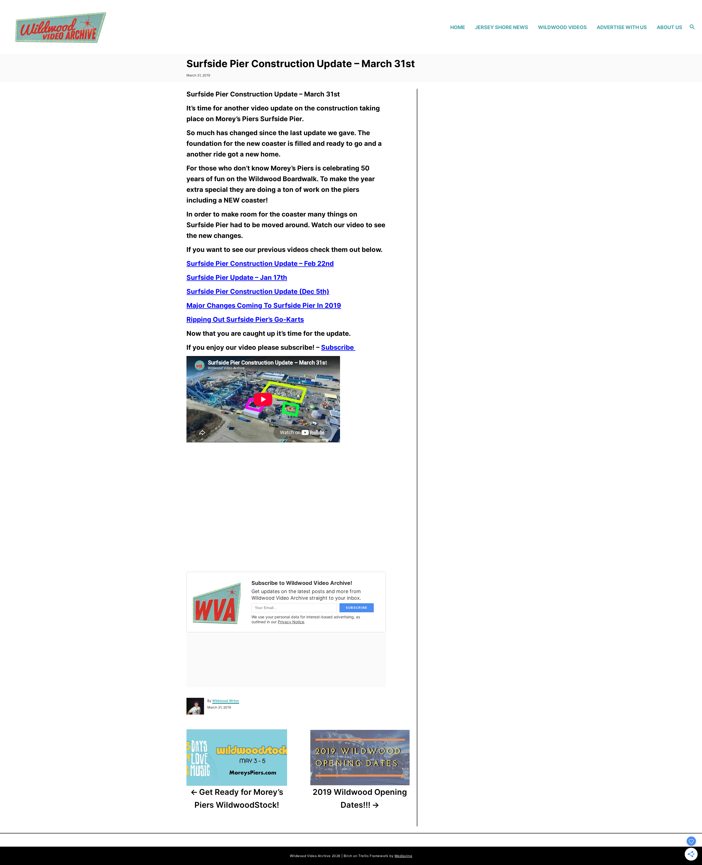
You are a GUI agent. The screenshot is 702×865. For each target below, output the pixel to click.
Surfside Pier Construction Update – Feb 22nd (260, 264)
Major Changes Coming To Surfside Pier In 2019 (263, 305)
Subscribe (338, 347)
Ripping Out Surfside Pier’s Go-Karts (245, 319)
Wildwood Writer (225, 701)
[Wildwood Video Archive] (96, 27)
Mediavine (403, 856)
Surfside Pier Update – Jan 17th (236, 277)
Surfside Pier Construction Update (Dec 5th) (257, 291)
